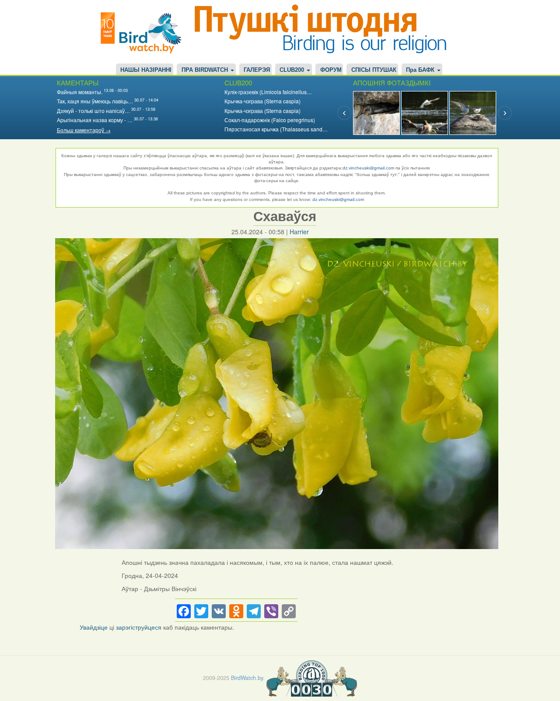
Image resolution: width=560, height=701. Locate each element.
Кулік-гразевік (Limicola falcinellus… (268, 91)
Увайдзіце (94, 627)
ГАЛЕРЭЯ (257, 70)
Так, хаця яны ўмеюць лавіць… (95, 101)
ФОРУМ (331, 70)
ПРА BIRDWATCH (206, 70)
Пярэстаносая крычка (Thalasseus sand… (276, 129)
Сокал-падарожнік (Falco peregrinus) (269, 119)
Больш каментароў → (84, 130)
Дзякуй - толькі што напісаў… (93, 110)
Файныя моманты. (79, 91)
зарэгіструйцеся (138, 627)
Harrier (299, 231)
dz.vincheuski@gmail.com (368, 168)
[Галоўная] (144, 32)
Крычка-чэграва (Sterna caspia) (262, 101)
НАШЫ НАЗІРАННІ (146, 70)
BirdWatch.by (247, 677)
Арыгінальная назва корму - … (95, 119)
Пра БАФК (421, 70)
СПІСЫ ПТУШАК (373, 70)
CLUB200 (293, 70)
